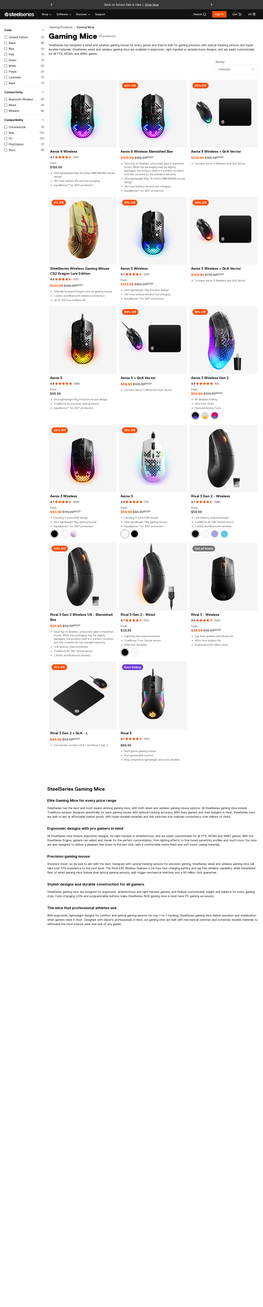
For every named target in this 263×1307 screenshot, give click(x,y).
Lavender (15, 77)
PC (11, 138)
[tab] (200, 14)
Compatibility (13, 120)
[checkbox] (5, 37)
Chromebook (17, 127)
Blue (11, 48)
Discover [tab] (81, 14)
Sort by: (220, 61)
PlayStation (16, 144)
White (12, 66)
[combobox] (236, 69)
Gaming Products (60, 27)
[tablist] (66, 14)
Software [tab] (62, 14)
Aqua (12, 83)
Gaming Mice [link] (85, 27)
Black (12, 43)
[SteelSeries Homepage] (21, 14)
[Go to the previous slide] (51, 5)
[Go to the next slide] (212, 5)
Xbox (12, 150)
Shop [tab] (45, 14)
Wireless (14, 111)
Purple (13, 71)
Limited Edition (18, 37)
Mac (11, 133)
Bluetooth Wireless (21, 99)
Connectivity (13, 92)
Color (8, 30)
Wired (12, 105)
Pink (11, 54)
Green (12, 60)
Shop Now (152, 4)
